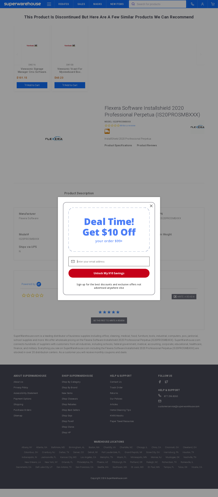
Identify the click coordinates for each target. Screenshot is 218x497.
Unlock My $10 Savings (109, 273)
